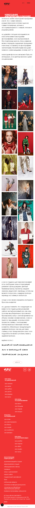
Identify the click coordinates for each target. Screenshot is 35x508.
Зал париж (18, 409)
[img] (24, 369)
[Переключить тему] (23, 3)
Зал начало (8, 383)
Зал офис (18, 446)
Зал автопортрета (10, 422)
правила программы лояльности (15, 491)
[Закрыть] (2, 505)
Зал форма (8, 394)
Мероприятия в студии (11, 464)
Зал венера (8, 432)
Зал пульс (18, 451)
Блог (5, 479)
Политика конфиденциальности (14, 484)
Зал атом (7, 419)
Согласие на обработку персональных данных (12, 488)
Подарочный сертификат (12, 477)
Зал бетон (7, 424)
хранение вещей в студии (13, 461)
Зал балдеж (19, 406)
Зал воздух (18, 411)
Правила (7, 469)
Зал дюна (8, 391)
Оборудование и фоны (12, 466)
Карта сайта (8, 474)
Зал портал (18, 443)
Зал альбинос (9, 430)
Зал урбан (8, 389)
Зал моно (18, 403)
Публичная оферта (10, 482)
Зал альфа (18, 449)
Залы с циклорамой (10, 472)
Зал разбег (18, 441)
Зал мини (8, 386)
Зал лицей (7, 427)
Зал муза (8, 397)
